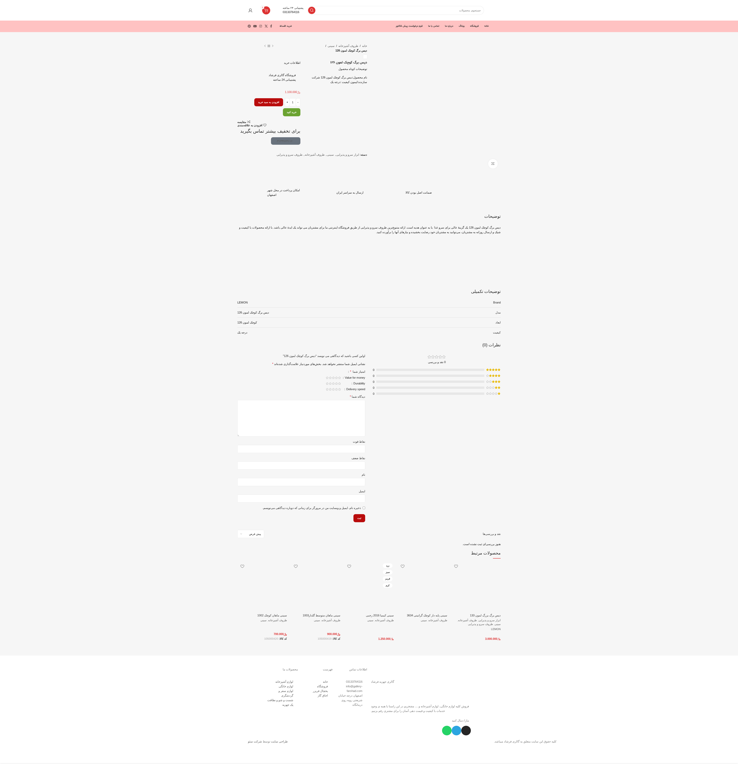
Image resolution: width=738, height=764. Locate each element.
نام (363, 474)
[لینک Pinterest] (249, 26)
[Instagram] (466, 730)
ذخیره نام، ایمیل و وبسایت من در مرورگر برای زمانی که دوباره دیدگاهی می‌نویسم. (312, 508)
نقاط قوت (359, 441)
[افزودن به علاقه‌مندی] (456, 566)
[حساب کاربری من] (250, 10)
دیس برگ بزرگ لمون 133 (485, 615)
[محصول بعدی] (265, 46)
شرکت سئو (255, 741)
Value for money (354, 377)
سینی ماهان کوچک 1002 (272, 615)
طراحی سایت (279, 741)
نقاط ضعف (358, 458)
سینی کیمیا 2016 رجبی (380, 615)
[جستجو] (311, 10)
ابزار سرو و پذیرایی (347, 154)
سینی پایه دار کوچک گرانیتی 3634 (427, 615)
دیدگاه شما (357, 396)
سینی (331, 45)
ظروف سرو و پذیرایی (290, 154)
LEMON (496, 629)
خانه (364, 45)
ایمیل (362, 491)
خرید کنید (292, 112)
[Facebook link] (271, 26)
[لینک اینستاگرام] (260, 26)
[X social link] (266, 26)
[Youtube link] (255, 26)
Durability (359, 383)
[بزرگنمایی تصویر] (493, 164)
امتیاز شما (357, 371)
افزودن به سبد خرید (268, 102)
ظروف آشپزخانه (348, 45)
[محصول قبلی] (273, 46)
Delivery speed (355, 389)
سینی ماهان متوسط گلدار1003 (321, 615)
